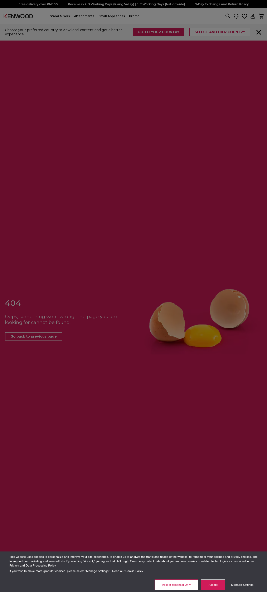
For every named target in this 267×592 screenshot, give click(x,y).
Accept (213, 584)
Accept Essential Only (176, 584)
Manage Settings (242, 584)
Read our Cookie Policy (127, 571)
